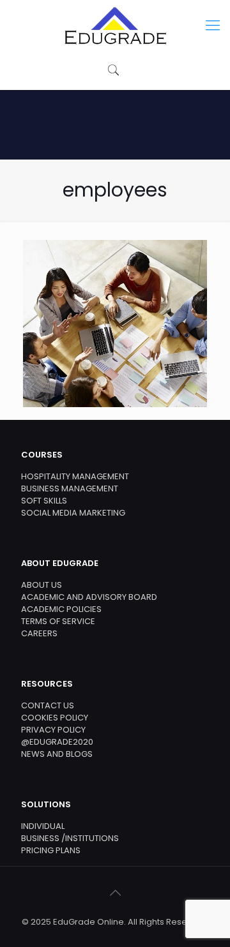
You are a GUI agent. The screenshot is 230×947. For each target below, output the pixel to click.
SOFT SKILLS (44, 501)
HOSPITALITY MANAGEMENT (75, 476)
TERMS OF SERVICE (58, 621)
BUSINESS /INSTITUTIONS (70, 838)
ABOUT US (41, 585)
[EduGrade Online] (115, 25)
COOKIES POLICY (54, 718)
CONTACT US (47, 705)
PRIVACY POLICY (53, 730)
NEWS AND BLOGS (57, 754)
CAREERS (39, 633)
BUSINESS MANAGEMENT (69, 488)
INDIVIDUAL (43, 826)
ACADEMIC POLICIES (61, 609)
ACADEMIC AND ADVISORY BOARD (89, 597)
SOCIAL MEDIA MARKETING (73, 513)
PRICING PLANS (50, 850)
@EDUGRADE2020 (57, 742)
